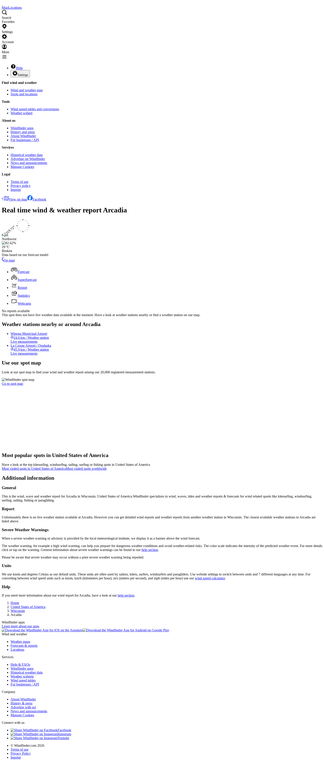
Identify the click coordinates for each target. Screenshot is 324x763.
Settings (23, 75)
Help (19, 68)
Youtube (63, 738)
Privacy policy (21, 186)
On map (9, 260)
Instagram (64, 734)
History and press (23, 132)
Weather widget (21, 113)
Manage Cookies (22, 167)
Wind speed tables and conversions (35, 109)
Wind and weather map (27, 90)
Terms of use (19, 182)
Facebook (39, 199)
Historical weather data (27, 155)
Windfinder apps (22, 128)
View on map (18, 199)
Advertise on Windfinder (28, 159)
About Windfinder (23, 136)
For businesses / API (25, 140)
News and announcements (29, 163)
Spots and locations (24, 94)
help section (150, 550)
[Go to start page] (2, 4)
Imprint (16, 190)
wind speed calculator (210, 578)
